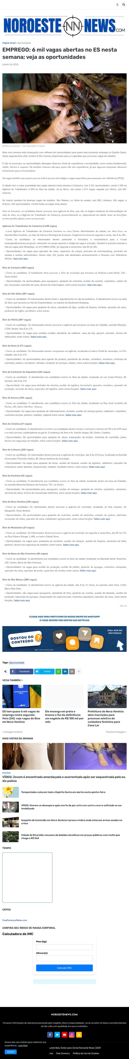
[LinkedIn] (65, 671)
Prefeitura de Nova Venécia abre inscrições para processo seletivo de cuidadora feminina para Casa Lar (106, 718)
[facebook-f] (50, 1035)
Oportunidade (24, 43)
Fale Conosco (63, 1053)
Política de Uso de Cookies (86, 1053)
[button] (117, 4)
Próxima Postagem (115, 732)
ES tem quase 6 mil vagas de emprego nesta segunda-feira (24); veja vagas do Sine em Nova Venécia (21, 716)
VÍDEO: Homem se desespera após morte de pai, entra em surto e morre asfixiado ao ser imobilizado (71, 807)
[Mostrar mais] (79, 671)
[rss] (79, 1035)
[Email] (72, 671)
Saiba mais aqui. (39, 336)
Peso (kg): (41, 941)
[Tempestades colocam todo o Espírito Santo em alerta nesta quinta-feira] (10, 792)
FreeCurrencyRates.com (14, 920)
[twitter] (57, 1035)
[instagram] (72, 1035)
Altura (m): (42, 953)
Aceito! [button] (10, 1051)
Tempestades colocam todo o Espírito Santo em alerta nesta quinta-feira (63, 792)
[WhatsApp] (58, 671)
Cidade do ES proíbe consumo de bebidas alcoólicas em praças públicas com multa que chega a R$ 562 (70, 837)
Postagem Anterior (13, 732)
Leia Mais (23, 1045)
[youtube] (64, 1035)
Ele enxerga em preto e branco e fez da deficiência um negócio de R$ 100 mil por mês (64, 716)
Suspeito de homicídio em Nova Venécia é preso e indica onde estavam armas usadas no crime (71, 822)
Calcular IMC (64, 967)
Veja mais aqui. (94, 285)
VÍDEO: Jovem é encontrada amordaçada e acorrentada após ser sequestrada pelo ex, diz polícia (64, 779)
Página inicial (8, 43)
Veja (15, 258)
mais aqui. (23, 258)
